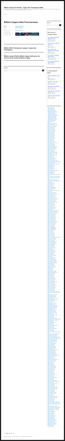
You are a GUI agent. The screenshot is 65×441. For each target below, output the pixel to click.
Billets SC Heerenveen (51, 366)
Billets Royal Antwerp (51, 356)
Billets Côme (50, 185)
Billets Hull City (50, 264)
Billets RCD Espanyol (51, 347)
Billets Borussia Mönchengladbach (53, 161)
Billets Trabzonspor (51, 398)
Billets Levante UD (51, 288)
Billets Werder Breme (51, 423)
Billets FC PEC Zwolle (51, 229)
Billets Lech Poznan (51, 286)
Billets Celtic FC (50, 173)
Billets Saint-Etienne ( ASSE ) (52, 359)
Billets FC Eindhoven (51, 219)
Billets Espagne (50, 206)
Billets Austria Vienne (51, 149)
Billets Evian (50, 209)
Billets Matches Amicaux (52, 307)
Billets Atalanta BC (51, 145)
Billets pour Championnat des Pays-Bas (54, 331)
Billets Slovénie (50, 379)
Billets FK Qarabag (50, 244)
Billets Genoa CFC (50, 252)
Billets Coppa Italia (7, 31)
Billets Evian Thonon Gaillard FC (53, 210)
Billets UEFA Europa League (52, 406)
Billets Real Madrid (51, 350)
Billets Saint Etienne (51, 358)
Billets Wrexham (50, 121)
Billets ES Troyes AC (51, 205)
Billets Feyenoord (50, 240)
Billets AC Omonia (50, 128)
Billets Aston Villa (50, 144)
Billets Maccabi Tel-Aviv (51, 303)
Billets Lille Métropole (51, 296)
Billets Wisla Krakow (51, 120)
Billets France (50, 248)
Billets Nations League (51, 310)
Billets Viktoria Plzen (51, 418)
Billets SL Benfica (50, 376)
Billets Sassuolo (50, 363)
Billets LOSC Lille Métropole (52, 299)
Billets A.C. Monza (50, 124)
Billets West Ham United (52, 424)
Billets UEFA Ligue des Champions (53, 407)
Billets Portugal (50, 330)
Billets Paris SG (50, 326)
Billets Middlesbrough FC (52, 308)
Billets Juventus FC (51, 273)
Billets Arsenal (50, 140)
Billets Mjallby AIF (50, 309)
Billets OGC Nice (50, 316)
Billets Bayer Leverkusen (52, 152)
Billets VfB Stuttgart (51, 415)
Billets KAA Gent (50, 274)
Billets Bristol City (51, 107)
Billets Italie (49, 270)
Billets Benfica (50, 156)
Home (5, 14)
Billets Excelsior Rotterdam (52, 211)
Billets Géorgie (50, 253)
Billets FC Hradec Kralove (52, 222)
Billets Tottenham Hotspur (52, 396)
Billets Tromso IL (50, 399)
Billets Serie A (50, 372)
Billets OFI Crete (50, 315)
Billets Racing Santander (52, 341)
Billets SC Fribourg (51, 365)
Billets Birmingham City (51, 158)
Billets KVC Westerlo (51, 279)
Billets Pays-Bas (50, 329)
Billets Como (50, 186)
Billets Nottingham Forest (52, 314)
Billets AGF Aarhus (51, 134)
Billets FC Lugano (50, 226)
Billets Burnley (50, 167)
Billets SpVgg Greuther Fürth (52, 383)
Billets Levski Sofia (51, 289)
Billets (49, 122)
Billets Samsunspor (51, 361)
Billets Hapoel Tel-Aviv (51, 261)
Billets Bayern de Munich (52, 153)
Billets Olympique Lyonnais (52, 320)
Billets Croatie (50, 189)
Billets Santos (50, 362)
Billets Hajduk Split (51, 258)
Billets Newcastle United (51, 312)
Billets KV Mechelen (51, 278)
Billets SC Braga (50, 364)
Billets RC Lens (50, 345)
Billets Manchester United (52, 306)
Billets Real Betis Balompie (52, 349)
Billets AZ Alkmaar (51, 151)
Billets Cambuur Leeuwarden (52, 170)
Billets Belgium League (51, 155)
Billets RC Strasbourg (51, 346)
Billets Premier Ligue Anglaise (52, 337)
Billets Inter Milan (50, 265)
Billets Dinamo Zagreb (51, 201)
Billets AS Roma (50, 143)
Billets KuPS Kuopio (51, 277)
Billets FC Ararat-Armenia (52, 212)
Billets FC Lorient (50, 225)
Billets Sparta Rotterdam (52, 380)
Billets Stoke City (50, 390)
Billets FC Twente (50, 235)
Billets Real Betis (50, 348)
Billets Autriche (50, 150)
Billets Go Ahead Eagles (51, 255)
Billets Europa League (51, 207)
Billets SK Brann (50, 375)
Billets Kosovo (50, 276)
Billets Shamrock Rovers (52, 374)
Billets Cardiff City (50, 171)
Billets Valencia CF (51, 413)
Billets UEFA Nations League (52, 409)
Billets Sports (50, 382)
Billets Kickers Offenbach (52, 111)
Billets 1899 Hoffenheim (52, 123)
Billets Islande (50, 269)
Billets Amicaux (50, 137)
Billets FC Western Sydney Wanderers (54, 237)
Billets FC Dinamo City (51, 218)
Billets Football (6, 33)
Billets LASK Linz (50, 282)
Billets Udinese (50, 400)
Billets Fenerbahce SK (51, 238)
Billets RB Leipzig (50, 344)
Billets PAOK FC (50, 323)
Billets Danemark (50, 196)
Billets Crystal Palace (51, 192)
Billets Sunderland (51, 391)
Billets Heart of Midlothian (52, 262)
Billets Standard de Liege (52, 119)
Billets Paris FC (50, 324)
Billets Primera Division (51, 339)
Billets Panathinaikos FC (51, 322)
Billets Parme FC (50, 327)
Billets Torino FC (50, 395)
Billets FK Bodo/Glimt (51, 242)
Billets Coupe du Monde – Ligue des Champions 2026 (23, 7)
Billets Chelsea (50, 183)
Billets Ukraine (50, 410)
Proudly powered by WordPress (27, 436)
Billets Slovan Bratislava (51, 377)
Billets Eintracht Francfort (52, 202)
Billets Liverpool (50, 298)
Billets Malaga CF (50, 304)
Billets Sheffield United (51, 118)
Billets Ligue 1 (50, 290)
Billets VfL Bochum (51, 416)
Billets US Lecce (50, 412)
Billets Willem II (50, 425)
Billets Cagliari (50, 169)
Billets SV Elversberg (51, 393)
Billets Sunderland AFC (51, 392)
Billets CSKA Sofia (50, 194)
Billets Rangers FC (50, 342)
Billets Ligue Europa (51, 295)
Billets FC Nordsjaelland (51, 228)
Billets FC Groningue (51, 220)
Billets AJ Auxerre (50, 135)
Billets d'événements (7, 32)
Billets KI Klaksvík (50, 275)
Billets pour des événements (52, 333)
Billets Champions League (52, 179)
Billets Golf (49, 256)
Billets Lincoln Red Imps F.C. (52, 297)
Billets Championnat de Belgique (53, 176)
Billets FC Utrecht (50, 236)
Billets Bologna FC (50, 159)
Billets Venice (50, 414)
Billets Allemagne (50, 136)
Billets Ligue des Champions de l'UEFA (54, 292)
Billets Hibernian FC (51, 110)
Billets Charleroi (50, 108)
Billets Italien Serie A (51, 271)
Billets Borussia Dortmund (52, 160)
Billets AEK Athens (51, 132)
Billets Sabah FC (50, 357)
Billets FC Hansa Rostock (52, 221)
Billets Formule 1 (50, 246)
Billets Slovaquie (50, 378)
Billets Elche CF (50, 203)
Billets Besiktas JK (50, 157)
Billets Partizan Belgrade (52, 328)
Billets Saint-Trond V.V (51, 360)
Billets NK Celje (50, 313)
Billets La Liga (50, 280)
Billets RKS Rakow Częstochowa (53, 355)
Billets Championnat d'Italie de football (54, 174)
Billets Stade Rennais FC (51, 389)
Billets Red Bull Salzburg (51, 354)
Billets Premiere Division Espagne (53, 338)
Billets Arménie (50, 139)
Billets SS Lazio (50, 384)
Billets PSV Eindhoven (51, 340)
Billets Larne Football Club (52, 281)
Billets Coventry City (51, 188)
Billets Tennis (50, 394)
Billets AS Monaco (50, 141)
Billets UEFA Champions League (53, 401)
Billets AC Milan (50, 127)
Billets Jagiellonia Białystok (52, 272)
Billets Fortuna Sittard (51, 247)
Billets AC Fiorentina (51, 126)
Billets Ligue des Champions (52, 291)
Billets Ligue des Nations (52, 294)
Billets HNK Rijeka (50, 263)
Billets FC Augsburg (51, 213)
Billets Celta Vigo (50, 172)
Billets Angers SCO (51, 138)
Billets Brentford (50, 162)
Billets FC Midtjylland (51, 227)
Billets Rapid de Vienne (51, 116)
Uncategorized (50, 426)
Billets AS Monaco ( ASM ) (52, 142)
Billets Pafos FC (50, 321)
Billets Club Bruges (51, 184)
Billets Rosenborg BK (51, 117)
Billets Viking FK (50, 417)
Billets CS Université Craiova (52, 193)
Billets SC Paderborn (51, 367)
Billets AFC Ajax (50, 133)
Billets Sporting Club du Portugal (53, 381)
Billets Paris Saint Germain (52, 325)
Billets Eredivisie (50, 204)
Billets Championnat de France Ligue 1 (54, 177)
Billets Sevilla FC (50, 373)
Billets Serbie (50, 371)
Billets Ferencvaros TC (51, 239)
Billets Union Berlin (51, 411)
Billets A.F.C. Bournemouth (52, 125)
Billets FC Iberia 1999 (51, 223)
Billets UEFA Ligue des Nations (52, 408)
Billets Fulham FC (51, 109)
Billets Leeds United (51, 287)
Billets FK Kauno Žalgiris (52, 243)
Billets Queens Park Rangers (52, 115)
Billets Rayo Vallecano (51, 343)
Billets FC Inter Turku (51, 224)
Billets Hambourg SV (51, 259)
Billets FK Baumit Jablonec (52, 241)
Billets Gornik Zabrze (51, 257)
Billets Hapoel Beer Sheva (52, 260)
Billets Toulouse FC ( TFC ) (52, 397)
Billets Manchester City (51, 305)
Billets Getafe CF (50, 254)
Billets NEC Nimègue (51, 311)
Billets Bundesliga (50, 166)
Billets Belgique (50, 154)
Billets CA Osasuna (51, 168)
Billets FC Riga (50, 230)
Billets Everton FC (50, 208)
